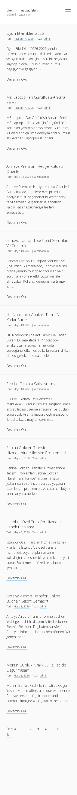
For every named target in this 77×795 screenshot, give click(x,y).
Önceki (11, 729)
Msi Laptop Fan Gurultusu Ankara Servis (35, 100)
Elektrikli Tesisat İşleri (22, 10)
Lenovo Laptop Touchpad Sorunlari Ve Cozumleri (37, 243)
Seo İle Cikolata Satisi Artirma (31, 383)
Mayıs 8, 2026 (22, 458)
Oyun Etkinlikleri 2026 (25, 33)
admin (47, 38)
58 (57, 729)
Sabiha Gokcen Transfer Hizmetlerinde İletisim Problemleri (36, 450)
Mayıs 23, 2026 (22, 177)
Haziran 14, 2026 (24, 38)
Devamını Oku (16, 79)
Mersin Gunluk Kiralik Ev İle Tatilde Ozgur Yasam (36, 667)
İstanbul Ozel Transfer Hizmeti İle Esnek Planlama (35, 524)
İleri (8, 735)
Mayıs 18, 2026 (22, 251)
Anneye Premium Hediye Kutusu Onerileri (34, 169)
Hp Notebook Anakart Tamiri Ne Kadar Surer (34, 317)
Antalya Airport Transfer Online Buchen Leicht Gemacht (33, 598)
